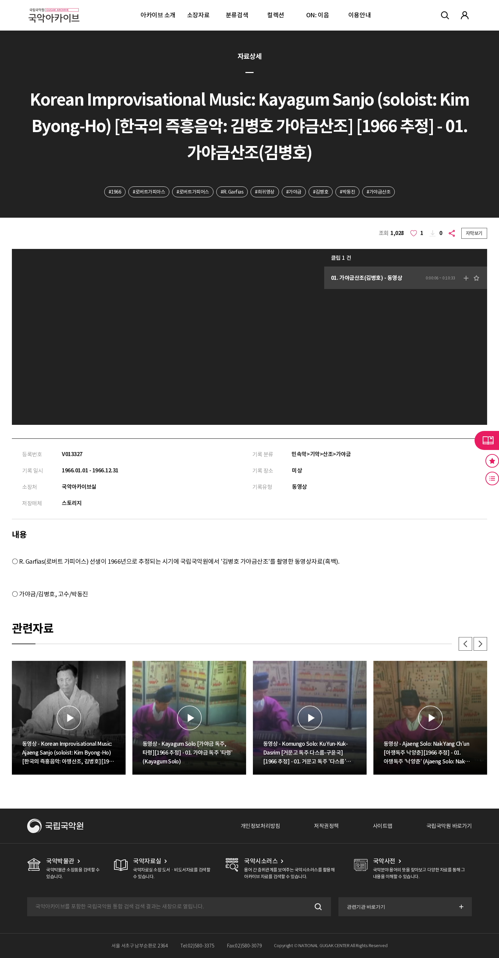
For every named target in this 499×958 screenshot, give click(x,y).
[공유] (453, 233)
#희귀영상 (265, 192)
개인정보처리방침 (260, 826)
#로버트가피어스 (193, 192)
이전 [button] (465, 644)
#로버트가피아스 (149, 192)
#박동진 (347, 192)
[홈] (54, 7)
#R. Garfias (232, 192)
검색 (317, 906)
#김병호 (320, 192)
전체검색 (445, 15)
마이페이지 (465, 15)
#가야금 (293, 192)
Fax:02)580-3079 (244, 946)
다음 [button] (480, 644)
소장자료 (198, 15)
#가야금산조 (378, 192)
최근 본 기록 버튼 (492, 478)
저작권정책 (326, 826)
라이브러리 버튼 (487, 440)
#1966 (115, 192)
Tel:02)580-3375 (197, 946)
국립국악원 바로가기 (449, 826)
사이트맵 (382, 826)
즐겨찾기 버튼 (492, 461)
